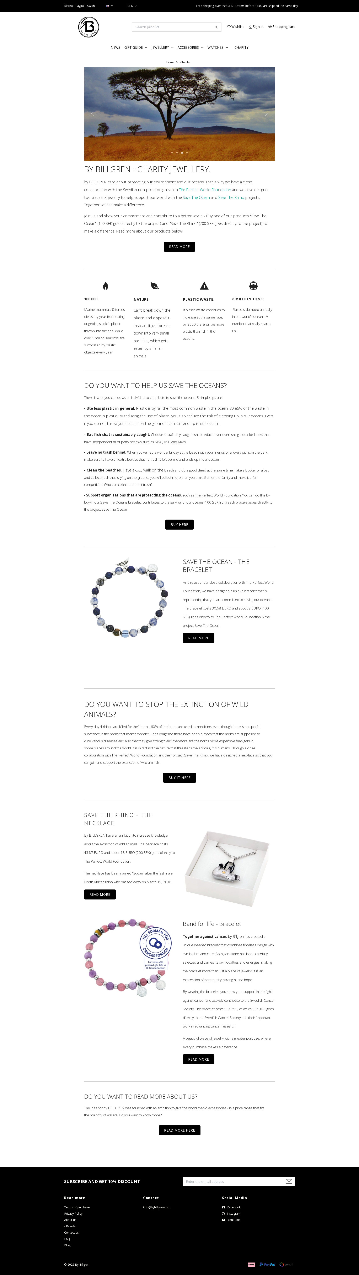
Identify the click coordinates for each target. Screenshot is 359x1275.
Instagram (233, 1219)
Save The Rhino (231, 203)
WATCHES (215, 53)
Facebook (233, 1213)
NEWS (115, 53)
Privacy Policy (73, 1219)
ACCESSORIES (188, 53)
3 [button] (182, 159)
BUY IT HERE (179, 783)
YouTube (233, 1226)
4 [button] (187, 159)
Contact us (71, 1238)
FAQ (67, 1245)
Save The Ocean (196, 203)
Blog (67, 1251)
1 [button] (172, 159)
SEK (131, 6)
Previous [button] (92, 120)
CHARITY (241, 53)
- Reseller (70, 1232)
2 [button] (177, 159)
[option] (179, 120)
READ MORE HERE (179, 1136)
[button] (147, 53)
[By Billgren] (122, 27)
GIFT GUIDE (133, 53)
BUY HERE (179, 530)
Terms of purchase (77, 1213)
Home (170, 68)
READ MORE (179, 252)
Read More (198, 1065)
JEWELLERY (160, 53)
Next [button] (266, 120)
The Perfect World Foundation (205, 195)
